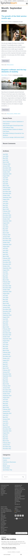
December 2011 (7, 446)
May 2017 (5, 364)
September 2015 (7, 395)
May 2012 (5, 436)
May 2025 (5, 181)
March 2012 (6, 440)
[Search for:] (14, 476)
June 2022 (5, 250)
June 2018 (5, 344)
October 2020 (6, 289)
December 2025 (7, 168)
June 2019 (5, 321)
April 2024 (5, 207)
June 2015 (5, 401)
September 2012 (7, 431)
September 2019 (7, 315)
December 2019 (7, 309)
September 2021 (7, 268)
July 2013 (5, 421)
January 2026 (6, 166)
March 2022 (6, 256)
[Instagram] (23, 515)
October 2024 (6, 195)
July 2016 (5, 378)
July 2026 (5, 154)
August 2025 (6, 175)
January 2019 (6, 331)
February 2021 (6, 281)
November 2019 (7, 311)
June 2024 (5, 203)
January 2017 (6, 372)
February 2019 (6, 329)
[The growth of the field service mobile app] (14, 32)
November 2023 (7, 217)
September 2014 (7, 413)
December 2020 (7, 285)
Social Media (6, 468)
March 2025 (6, 185)
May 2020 (5, 299)
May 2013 (5, 425)
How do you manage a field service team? (13, 137)
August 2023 (6, 223)
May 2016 (5, 380)
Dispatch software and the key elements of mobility (13, 71)
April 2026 (5, 160)
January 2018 (6, 354)
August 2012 (6, 433)
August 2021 (6, 270)
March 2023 (6, 232)
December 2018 (7, 332)
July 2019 (5, 319)
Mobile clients (17, 113)
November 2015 (7, 391)
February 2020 (6, 305)
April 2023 (5, 230)
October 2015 (6, 393)
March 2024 (6, 209)
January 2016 (6, 387)
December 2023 (7, 215)
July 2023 (5, 225)
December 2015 (7, 389)
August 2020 (6, 293)
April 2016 (5, 382)
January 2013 (6, 427)
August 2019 (6, 317)
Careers (5, 460)
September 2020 (7, 291)
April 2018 (5, 348)
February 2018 (6, 352)
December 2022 (7, 238)
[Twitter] (15, 515)
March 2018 (6, 350)
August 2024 (6, 199)
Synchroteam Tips (7, 469)
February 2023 (6, 234)
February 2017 (6, 370)
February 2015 (6, 409)
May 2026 (5, 158)
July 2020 (5, 295)
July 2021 (5, 272)
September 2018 (7, 338)
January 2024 (6, 213)
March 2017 (6, 368)
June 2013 (5, 423)
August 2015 (6, 397)
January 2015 (6, 411)
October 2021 (6, 266)
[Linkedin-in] (18, 515)
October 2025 (6, 172)
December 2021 (7, 262)
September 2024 (7, 197)
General (5, 464)
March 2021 (6, 279)
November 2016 (7, 374)
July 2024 (5, 201)
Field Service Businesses (9, 462)
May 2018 (5, 346)
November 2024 (7, 193)
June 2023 (5, 227)
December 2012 (7, 429)
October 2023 (6, 219)
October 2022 (6, 242)
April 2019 (5, 325)
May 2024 (5, 205)
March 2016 (6, 384)
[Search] (23, 477)
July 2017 (5, 362)
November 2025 (7, 170)
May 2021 (5, 276)
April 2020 (5, 301)
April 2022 (5, 254)
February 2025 (6, 187)
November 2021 (7, 264)
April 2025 (5, 183)
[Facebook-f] (20, 515)
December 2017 (7, 356)
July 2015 (5, 399)
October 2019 (6, 313)
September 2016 (7, 376)
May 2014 (5, 417)
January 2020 (6, 307)
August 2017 (6, 360)
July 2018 (5, 342)
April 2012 (5, 438)
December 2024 (7, 191)
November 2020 (7, 287)
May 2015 (5, 403)
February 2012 (6, 442)
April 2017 (5, 366)
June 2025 (5, 179)
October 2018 (6, 336)
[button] (27, 3)
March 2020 (6, 303)
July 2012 (5, 435)
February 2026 (6, 164)
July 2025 (5, 177)
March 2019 (6, 327)
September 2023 (7, 221)
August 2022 (6, 246)
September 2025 (7, 174)
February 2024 (6, 211)
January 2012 (6, 444)
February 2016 (6, 385)
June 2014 (5, 415)
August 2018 (6, 340)
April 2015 (5, 405)
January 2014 (6, 419)
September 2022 (7, 244)
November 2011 (7, 448)
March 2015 (6, 407)
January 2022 (6, 260)
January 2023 (6, 236)
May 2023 (5, 228)
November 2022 (7, 240)
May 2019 (5, 323)
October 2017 (6, 358)
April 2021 (5, 278)
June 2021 (5, 274)
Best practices (10, 64)
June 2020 (5, 297)
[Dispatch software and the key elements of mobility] (14, 83)
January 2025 (6, 189)
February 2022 (6, 258)
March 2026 (6, 162)
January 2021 (6, 283)
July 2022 (5, 248)
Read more (6, 60)
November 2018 (7, 334)
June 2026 (5, 156)
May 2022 (5, 252)
